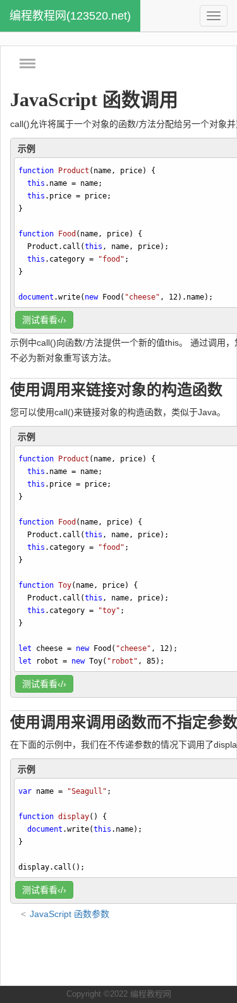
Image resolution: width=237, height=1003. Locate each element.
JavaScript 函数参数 (69, 914)
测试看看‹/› (44, 320)
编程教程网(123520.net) (70, 15)
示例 (26, 148)
